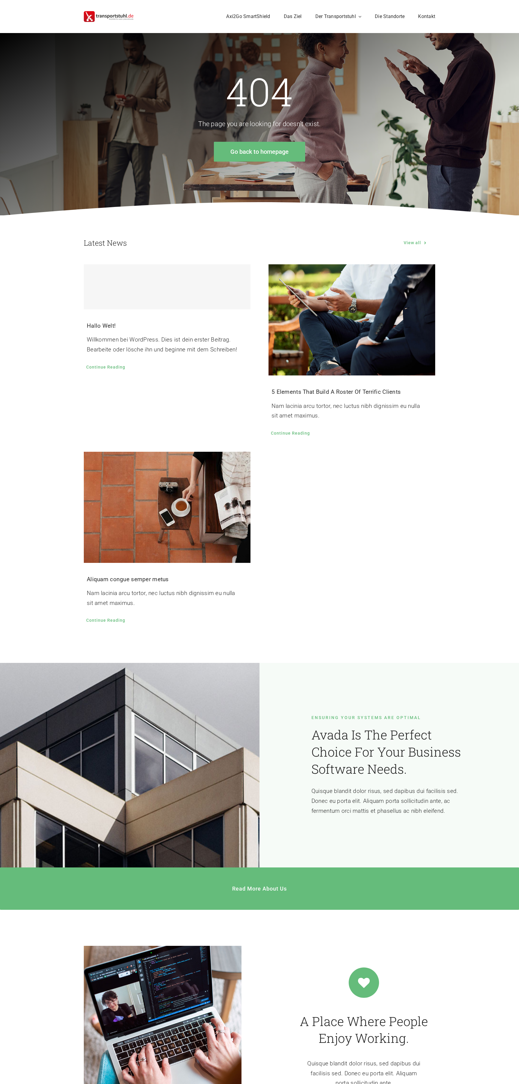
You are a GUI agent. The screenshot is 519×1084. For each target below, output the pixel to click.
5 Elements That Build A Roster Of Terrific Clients (336, 391)
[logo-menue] (108, 14)
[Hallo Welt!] (167, 286)
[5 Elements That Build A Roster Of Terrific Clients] (352, 319)
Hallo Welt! (101, 325)
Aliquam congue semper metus (128, 579)
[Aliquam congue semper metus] (167, 507)
